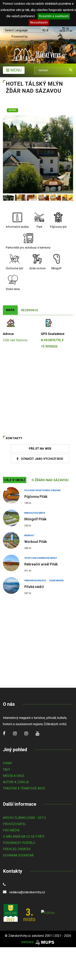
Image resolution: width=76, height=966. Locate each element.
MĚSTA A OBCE (13, 776)
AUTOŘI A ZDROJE (16, 782)
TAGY (6, 769)
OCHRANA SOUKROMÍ (18, 855)
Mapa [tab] (10, 310)
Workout (29, 535)
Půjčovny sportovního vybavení (42, 490)
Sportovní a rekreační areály (40, 558)
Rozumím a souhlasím (54, 16)
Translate (23, 43)
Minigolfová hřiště (34, 513)
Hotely (12, 110)
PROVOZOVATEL (14, 824)
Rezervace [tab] (29, 310)
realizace (27, 942)
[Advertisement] (38, 639)
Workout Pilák (35, 542)
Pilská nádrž (34, 587)
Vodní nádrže (56, 581)
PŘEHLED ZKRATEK (16, 849)
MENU (15, 70)
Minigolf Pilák (35, 519)
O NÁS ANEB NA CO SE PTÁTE (23, 836)
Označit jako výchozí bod (41, 459)
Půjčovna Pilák (35, 496)
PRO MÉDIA (11, 830)
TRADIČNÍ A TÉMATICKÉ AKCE (24, 788)
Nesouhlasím (39, 22)
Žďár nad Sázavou (15, 340)
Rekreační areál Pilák (41, 564)
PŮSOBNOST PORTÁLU (19, 843)
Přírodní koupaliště (35, 581)
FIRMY (7, 763)
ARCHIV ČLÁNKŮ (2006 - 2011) (24, 818)
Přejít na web (40, 448)
